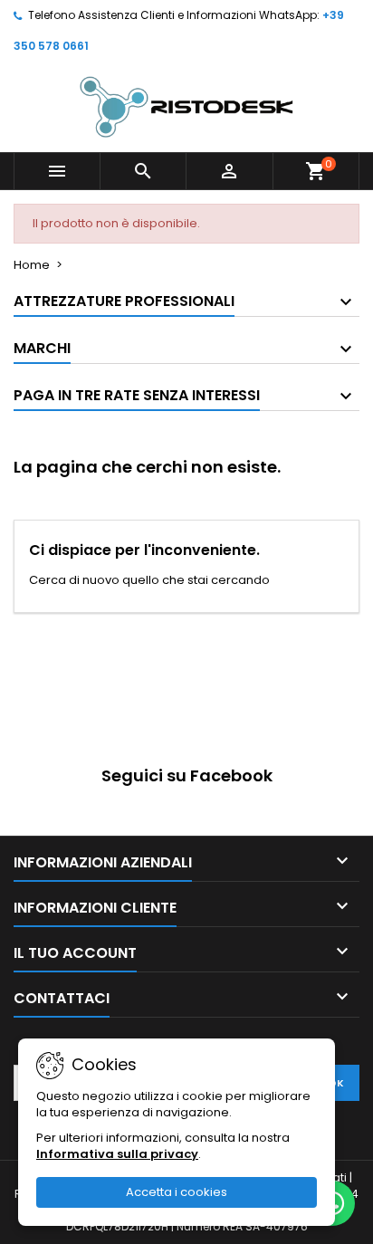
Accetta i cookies (176, 1192)
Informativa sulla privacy (117, 1154)
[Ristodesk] (186, 106)
